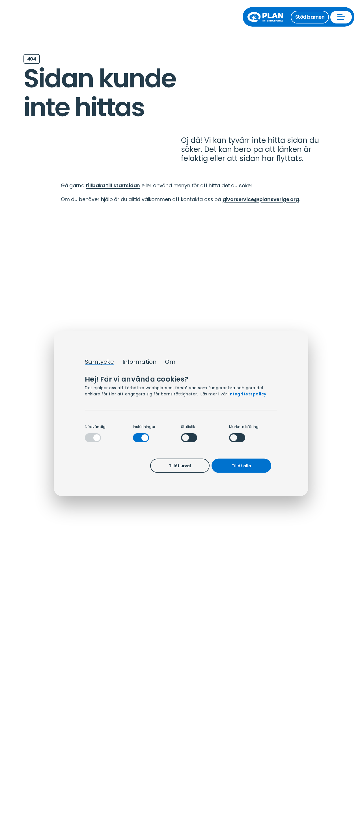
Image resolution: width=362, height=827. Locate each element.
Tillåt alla (241, 466)
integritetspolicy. (248, 394)
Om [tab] (170, 362)
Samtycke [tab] (99, 362)
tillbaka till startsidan (113, 185)
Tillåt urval (180, 466)
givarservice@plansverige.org (261, 199)
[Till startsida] (268, 17)
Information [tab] (139, 362)
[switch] (141, 437)
